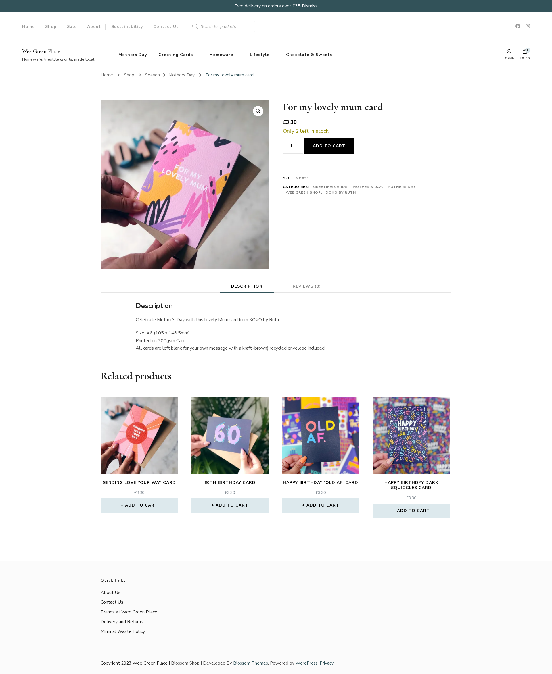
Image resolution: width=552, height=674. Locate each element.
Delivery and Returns (122, 622)
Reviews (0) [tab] (307, 286)
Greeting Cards (175, 54)
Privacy (327, 663)
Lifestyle (259, 54)
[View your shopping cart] (525, 53)
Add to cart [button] (141, 505)
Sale (72, 26)
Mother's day (367, 186)
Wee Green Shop (303, 192)
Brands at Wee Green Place (129, 612)
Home (28, 26)
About (94, 26)
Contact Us (166, 26)
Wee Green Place (41, 51)
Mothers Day (132, 54)
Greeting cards (330, 186)
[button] (258, 111)
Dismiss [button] (310, 6)
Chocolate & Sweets (309, 54)
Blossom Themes (250, 663)
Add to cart (329, 146)
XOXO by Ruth (341, 192)
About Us (110, 592)
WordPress (307, 663)
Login (509, 58)
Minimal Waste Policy (123, 631)
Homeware (221, 54)
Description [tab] (246, 286)
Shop (51, 26)
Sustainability (127, 26)
